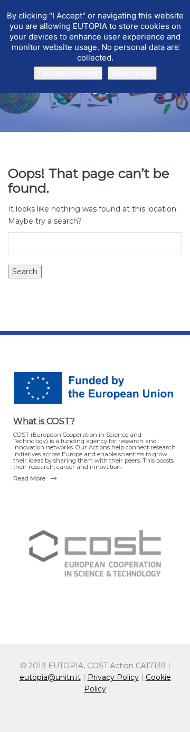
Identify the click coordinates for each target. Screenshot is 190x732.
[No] (177, 47)
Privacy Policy (113, 677)
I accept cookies (68, 73)
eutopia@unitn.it (50, 677)
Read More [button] (29, 478)
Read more (132, 73)
